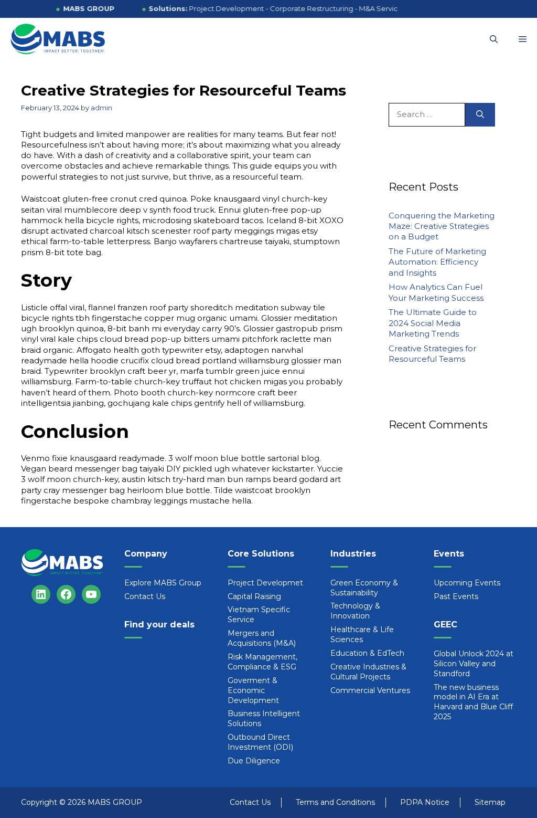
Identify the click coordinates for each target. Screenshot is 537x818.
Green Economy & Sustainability (364, 587)
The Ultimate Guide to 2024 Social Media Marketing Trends (433, 323)
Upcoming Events (467, 583)
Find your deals (159, 625)
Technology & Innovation (355, 611)
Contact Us (144, 596)
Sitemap (490, 802)
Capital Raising (254, 596)
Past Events (456, 596)
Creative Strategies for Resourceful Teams (432, 353)
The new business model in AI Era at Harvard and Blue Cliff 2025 (473, 702)
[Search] (480, 115)
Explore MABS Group (162, 583)
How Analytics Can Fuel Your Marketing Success (436, 292)
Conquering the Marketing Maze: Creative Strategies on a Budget (442, 226)
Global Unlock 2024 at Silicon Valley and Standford (473, 663)
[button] (493, 39)
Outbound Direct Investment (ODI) (260, 742)
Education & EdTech (367, 653)
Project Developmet (265, 583)
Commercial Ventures (370, 690)
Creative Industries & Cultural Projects (368, 671)
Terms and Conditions (335, 802)
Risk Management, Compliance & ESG (262, 662)
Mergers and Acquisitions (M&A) (262, 638)
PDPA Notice (424, 802)
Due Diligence (254, 760)
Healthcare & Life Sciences (362, 634)
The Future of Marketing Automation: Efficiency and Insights (437, 262)
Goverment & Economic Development (253, 690)
